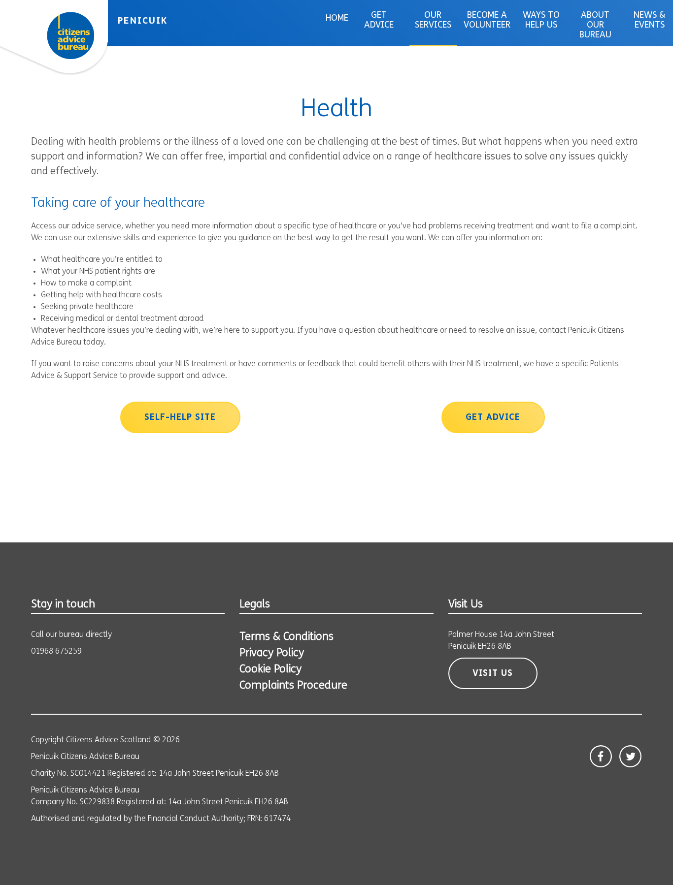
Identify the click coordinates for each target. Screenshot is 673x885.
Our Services (433, 20)
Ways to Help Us (541, 20)
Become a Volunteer (487, 20)
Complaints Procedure (293, 686)
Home (337, 18)
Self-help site (180, 417)
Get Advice (379, 20)
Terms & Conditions (286, 637)
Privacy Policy (271, 653)
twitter (630, 756)
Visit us (492, 673)
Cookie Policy (270, 669)
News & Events (650, 20)
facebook (601, 756)
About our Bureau (595, 25)
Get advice (493, 417)
